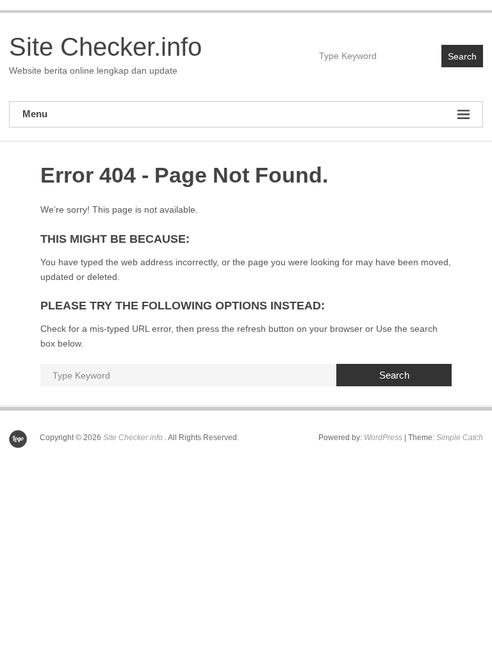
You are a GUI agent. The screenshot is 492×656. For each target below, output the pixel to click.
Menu (34, 113)
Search (462, 56)
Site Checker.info (105, 47)
